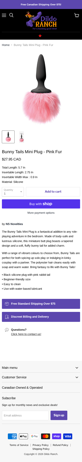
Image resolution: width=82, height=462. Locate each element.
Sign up (59, 415)
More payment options (41, 212)
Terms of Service (19, 445)
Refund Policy (60, 445)
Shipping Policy (41, 448)
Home (6, 45)
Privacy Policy (41, 445)
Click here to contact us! (26, 334)
